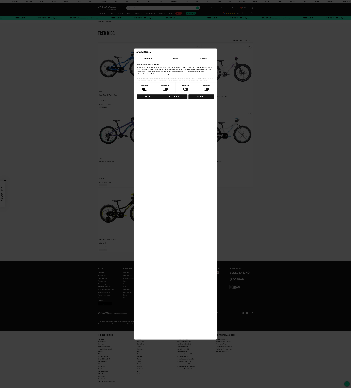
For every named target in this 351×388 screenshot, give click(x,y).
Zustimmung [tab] (148, 58)
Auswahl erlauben (175, 97)
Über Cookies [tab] (203, 58)
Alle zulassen (149, 97)
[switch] (165, 89)
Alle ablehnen (201, 97)
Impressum (170, 73)
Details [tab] (175, 58)
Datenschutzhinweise (158, 73)
